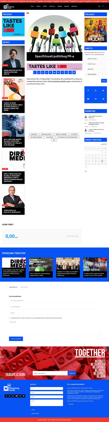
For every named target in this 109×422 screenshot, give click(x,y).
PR (27, 13)
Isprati (5, 65)
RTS (54, 140)
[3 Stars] (72, 236)
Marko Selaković (46, 134)
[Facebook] (35, 72)
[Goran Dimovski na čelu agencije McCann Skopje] (13, 57)
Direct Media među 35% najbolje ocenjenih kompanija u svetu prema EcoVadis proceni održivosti (13, 177)
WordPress (13, 287)
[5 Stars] (77, 236)
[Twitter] (95, 90)
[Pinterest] (62, 72)
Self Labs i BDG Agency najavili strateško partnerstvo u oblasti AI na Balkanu (13, 142)
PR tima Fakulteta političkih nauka (59, 81)
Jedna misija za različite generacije (12, 211)
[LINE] (74, 72)
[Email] (46, 72)
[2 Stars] (70, 236)
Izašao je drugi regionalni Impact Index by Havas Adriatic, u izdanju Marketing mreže (13, 106)
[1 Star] (68, 236)
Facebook (24, 287)
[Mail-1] (103, 99)
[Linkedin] (54, 72)
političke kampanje (36, 137)
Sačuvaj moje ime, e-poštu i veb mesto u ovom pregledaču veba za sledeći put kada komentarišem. (36, 318)
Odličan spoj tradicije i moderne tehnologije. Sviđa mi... (96, 123)
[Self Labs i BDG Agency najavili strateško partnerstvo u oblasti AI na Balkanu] (13, 126)
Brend (5, 205)
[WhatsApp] (42, 72)
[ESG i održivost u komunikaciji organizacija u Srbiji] (41, 268)
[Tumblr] (70, 72)
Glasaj (104, 80)
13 (95, 158)
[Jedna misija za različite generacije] (13, 197)
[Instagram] (95, 99)
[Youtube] (88, 99)
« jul (85, 171)
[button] (99, 6)
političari (74, 134)
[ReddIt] (66, 72)
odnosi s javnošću (61, 134)
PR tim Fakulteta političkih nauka (68, 137)
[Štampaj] (58, 72)
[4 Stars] (75, 236)
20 (95, 161)
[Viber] (50, 72)
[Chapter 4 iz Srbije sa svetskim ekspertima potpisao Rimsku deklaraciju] (68, 268)
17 (86, 161)
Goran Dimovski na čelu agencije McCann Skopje (13, 72)
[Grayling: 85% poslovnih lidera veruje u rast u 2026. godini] (95, 268)
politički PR (49, 137)
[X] (39, 72)
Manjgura (34, 134)
